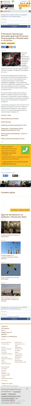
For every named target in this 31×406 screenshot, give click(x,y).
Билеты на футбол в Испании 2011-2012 (12, 138)
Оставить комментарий (20, 210)
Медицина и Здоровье (6, 358)
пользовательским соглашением (13, 24)
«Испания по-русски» (8, 153)
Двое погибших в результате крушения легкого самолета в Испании (10, 299)
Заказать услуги (26, 7)
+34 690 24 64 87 (6, 1)
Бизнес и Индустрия (6, 342)
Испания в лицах (19, 348)
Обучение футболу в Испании (9, 118)
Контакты (3, 370)
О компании (23, 1)
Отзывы (3, 376)
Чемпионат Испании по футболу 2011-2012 (13, 125)
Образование (18, 357)
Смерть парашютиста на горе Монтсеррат (10, 278)
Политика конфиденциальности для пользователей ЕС (10, 396)
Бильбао (23, 65)
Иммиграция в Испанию (7, 378)
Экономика (17, 350)
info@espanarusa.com (8, 164)
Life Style (3, 347)
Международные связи (20, 362)
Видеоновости (18, 342)
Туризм (16, 352)
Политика (3, 350)
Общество (3, 362)
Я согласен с (11, 24)
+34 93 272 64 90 (6, 3)
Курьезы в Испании (6, 363)
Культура (17, 358)
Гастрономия (4, 357)
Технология (4, 352)
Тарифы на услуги (5, 373)
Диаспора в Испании (6, 348)
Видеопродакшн (5, 367)
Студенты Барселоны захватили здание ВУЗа (10, 235)
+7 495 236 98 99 (7, 162)
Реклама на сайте (5, 375)
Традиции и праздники (6, 353)
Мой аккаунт (4, 380)
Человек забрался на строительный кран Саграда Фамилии (9, 257)
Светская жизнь (5, 344)
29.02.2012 (3, 240)
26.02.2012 (3, 262)
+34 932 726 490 (14, 385)
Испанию (12, 82)
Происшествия (6, 11)
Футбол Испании (6, 122)
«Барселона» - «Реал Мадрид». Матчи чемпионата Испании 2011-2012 (12, 129)
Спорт (2, 360)
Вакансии (3, 372)
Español (29, 1)
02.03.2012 (3, 220)
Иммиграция (18, 347)
